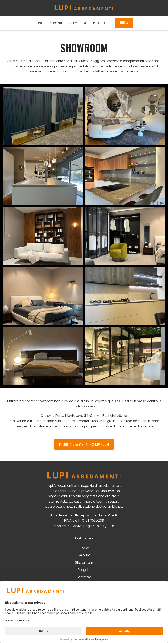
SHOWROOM (77, 22)
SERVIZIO (56, 22)
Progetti (84, 570)
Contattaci (84, 577)
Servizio (84, 555)
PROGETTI (100, 22)
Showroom (84, 562)
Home (84, 548)
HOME (38, 22)
